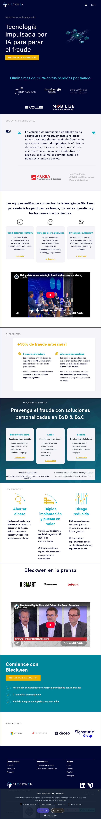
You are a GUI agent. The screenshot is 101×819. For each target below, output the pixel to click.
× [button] (99, 791)
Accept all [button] (43, 810)
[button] (86, 5)
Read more (62, 800)
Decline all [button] (57, 810)
